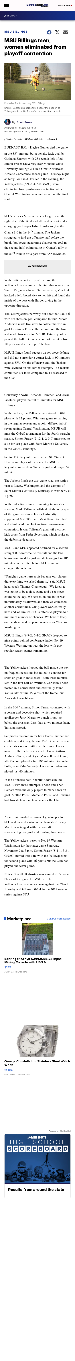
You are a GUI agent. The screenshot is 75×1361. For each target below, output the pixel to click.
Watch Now (64, 6)
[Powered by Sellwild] (65, 1131)
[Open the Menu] (6, 5)
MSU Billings (16, 31)
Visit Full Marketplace (59, 919)
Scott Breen (24, 122)
